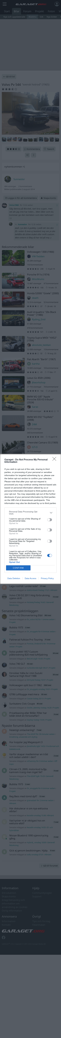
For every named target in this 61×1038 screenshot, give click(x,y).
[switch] (49, 519)
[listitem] (30, 513)
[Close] (55, 460)
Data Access (30, 578)
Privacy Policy (47, 578)
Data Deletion (13, 578)
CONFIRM (18, 568)
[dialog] (30, 519)
